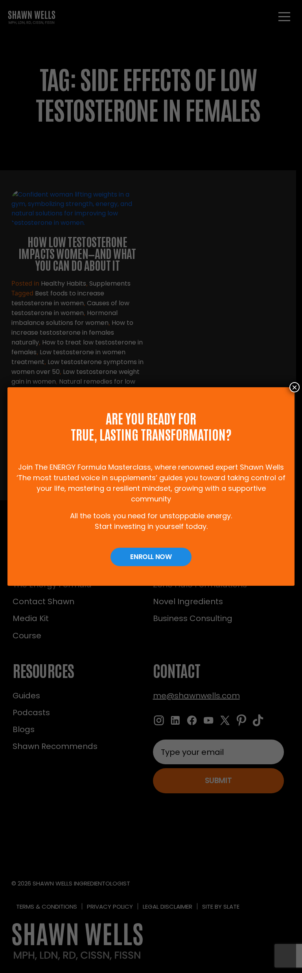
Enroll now (151, 556)
